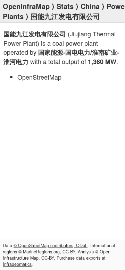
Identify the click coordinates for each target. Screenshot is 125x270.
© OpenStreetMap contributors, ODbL (51, 245)
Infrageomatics (17, 264)
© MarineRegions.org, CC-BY (46, 252)
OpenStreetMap (39, 76)
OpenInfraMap (26, 6)
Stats (65, 6)
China (90, 6)
